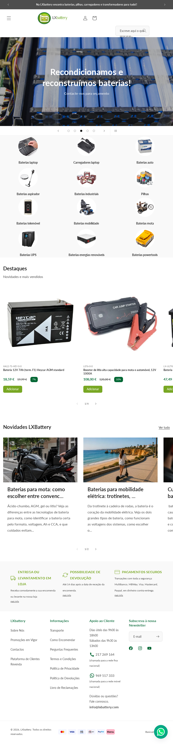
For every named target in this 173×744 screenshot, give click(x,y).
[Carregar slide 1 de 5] (68, 131)
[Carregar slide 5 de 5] (94, 131)
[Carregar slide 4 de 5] (87, 131)
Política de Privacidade (64, 668)
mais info (15, 601)
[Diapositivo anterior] (58, 130)
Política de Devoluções (65, 678)
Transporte (57, 630)
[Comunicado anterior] (8, 4)
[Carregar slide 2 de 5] (75, 131)
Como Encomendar (62, 640)
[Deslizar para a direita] (95, 403)
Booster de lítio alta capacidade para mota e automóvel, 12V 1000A (119, 371)
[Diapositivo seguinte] (104, 130)
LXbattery (25, 729)
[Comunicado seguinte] (164, 4)
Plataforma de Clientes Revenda (25, 661)
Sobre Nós (17, 630)
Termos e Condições (63, 659)
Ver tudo (164, 427)
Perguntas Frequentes (64, 649)
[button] (9, 18)
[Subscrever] (157, 636)
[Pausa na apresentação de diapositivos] (114, 130)
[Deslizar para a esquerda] (77, 403)
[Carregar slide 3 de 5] (81, 131)
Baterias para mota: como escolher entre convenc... (36, 492)
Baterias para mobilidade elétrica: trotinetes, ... (115, 492)
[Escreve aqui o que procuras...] (144, 30)
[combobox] (132, 31)
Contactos (17, 649)
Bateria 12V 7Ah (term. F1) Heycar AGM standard (33, 370)
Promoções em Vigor (24, 640)
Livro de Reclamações (64, 687)
